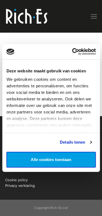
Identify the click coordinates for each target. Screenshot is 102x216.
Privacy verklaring (20, 185)
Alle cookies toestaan (51, 159)
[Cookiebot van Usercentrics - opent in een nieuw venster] (73, 51)
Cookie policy (16, 180)
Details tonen (72, 142)
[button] (94, 16)
